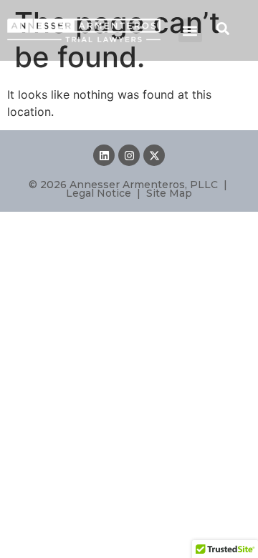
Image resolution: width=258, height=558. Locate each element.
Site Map (169, 193)
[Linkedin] (104, 155)
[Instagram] (129, 155)
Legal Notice (98, 193)
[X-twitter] (154, 155)
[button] (190, 30)
